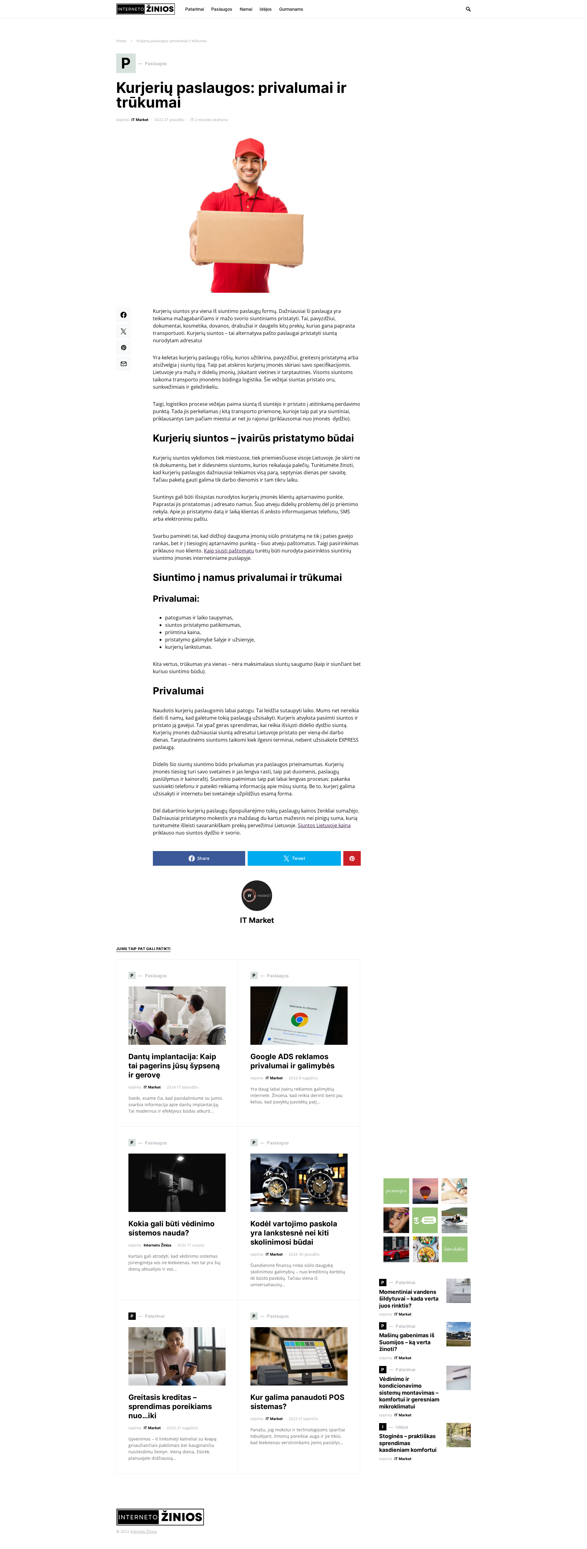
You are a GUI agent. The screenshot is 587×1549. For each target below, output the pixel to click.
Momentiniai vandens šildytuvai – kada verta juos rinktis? (408, 1299)
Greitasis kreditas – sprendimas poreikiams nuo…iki (170, 1406)
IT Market (140, 119)
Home (121, 41)
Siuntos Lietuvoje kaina (324, 825)
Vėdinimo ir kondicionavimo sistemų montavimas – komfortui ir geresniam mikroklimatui (409, 1393)
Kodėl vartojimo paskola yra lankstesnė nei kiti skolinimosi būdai (293, 1232)
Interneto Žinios (158, 1245)
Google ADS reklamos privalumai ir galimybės (292, 1061)
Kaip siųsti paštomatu (229, 550)
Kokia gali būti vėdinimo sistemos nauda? (171, 1228)
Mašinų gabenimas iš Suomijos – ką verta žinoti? (406, 1342)
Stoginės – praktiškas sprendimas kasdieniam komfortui (408, 1443)
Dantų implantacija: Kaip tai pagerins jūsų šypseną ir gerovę (174, 1065)
